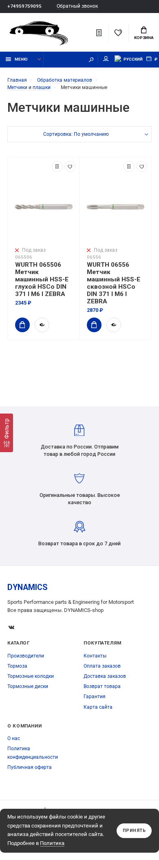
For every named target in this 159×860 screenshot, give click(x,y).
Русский (133, 59)
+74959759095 (24, 6)
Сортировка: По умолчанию (76, 134)
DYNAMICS (27, 587)
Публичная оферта (29, 767)
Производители (25, 656)
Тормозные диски (27, 686)
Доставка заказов (105, 676)
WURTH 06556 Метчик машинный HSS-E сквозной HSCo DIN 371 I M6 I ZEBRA (113, 283)
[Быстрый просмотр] (42, 325)
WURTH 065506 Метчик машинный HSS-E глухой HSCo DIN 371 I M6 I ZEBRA (41, 279)
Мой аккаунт (106, 59)
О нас (13, 738)
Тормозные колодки (30, 676)
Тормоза (17, 666)
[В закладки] (69, 166)
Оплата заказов (102, 666)
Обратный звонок (77, 6)
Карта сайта (98, 707)
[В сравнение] (57, 166)
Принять (134, 830)
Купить (22, 325)
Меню (21, 59)
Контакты (95, 656)
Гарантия (95, 696)
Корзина (144, 37)
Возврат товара (102, 686)
